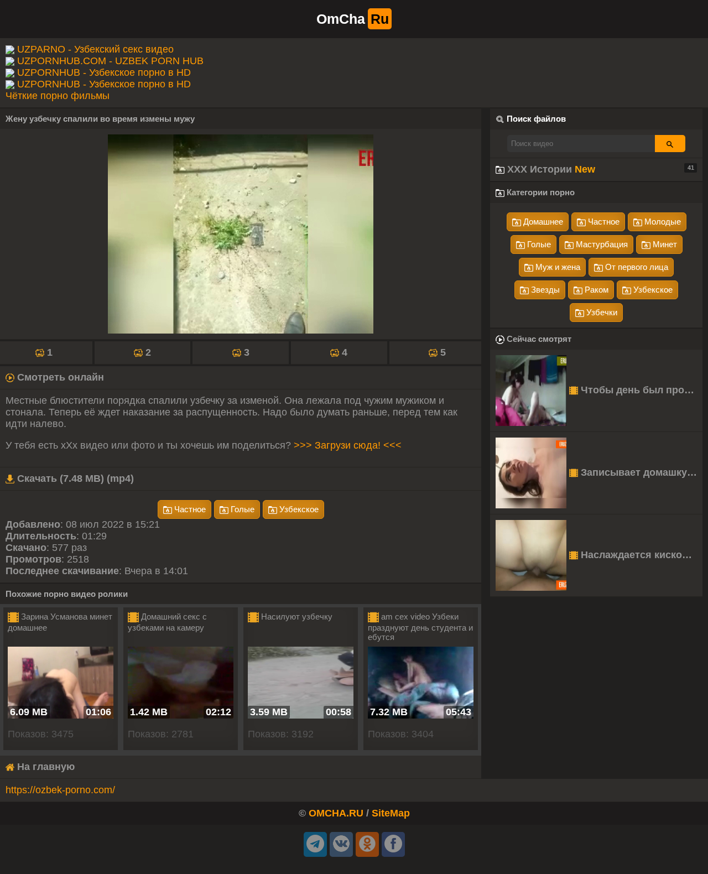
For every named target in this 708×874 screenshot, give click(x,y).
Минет (663, 244)
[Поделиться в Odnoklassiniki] (367, 844)
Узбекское (298, 509)
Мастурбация (601, 244)
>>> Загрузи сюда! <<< (348, 445)
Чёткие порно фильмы (58, 95)
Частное (189, 509)
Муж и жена (556, 267)
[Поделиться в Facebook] (393, 844)
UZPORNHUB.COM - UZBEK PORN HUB (110, 60)
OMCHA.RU (336, 813)
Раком (595, 289)
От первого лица (635, 267)
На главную (44, 766)
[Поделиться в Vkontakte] (341, 844)
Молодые (661, 221)
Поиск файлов (536, 118)
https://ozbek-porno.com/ (60, 789)
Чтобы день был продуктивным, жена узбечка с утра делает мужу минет (640, 390)
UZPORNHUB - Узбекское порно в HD (104, 72)
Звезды (544, 289)
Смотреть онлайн (59, 377)
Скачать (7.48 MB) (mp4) (74, 478)
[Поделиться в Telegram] (315, 844)
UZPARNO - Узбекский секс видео (95, 49)
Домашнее (542, 221)
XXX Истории (599, 169)
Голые (241, 509)
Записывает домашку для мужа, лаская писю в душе (640, 472)
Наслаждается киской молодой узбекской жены (640, 554)
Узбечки (600, 312)
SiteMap (391, 813)
